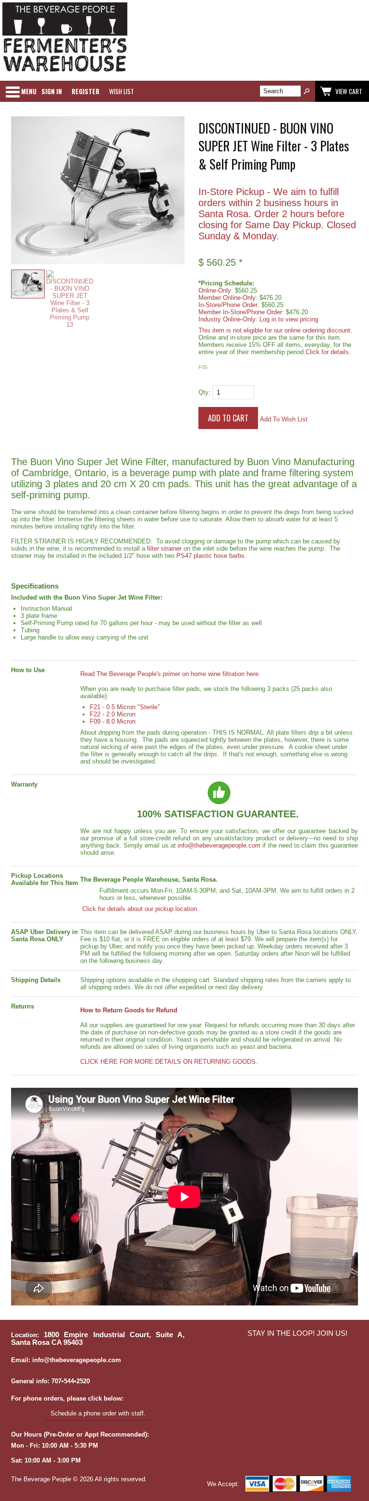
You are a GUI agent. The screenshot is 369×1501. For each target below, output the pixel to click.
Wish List (121, 91)
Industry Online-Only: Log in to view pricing (258, 319)
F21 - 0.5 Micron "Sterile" (125, 707)
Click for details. (328, 352)
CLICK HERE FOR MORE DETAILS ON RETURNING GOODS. (169, 1061)
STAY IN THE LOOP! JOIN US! (297, 1333)
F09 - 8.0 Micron (112, 721)
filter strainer (164, 548)
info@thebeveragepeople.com (219, 845)
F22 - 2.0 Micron (112, 714)
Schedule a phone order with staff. (98, 1413)
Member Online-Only (227, 297)
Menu (29, 91)
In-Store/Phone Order (228, 304)
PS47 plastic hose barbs (210, 555)
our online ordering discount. (313, 330)
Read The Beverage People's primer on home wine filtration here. (170, 673)
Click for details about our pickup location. (139, 908)
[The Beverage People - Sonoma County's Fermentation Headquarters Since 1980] (65, 72)
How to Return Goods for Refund (128, 1010)
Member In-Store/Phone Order (240, 312)
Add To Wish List (284, 419)
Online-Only (214, 290)
